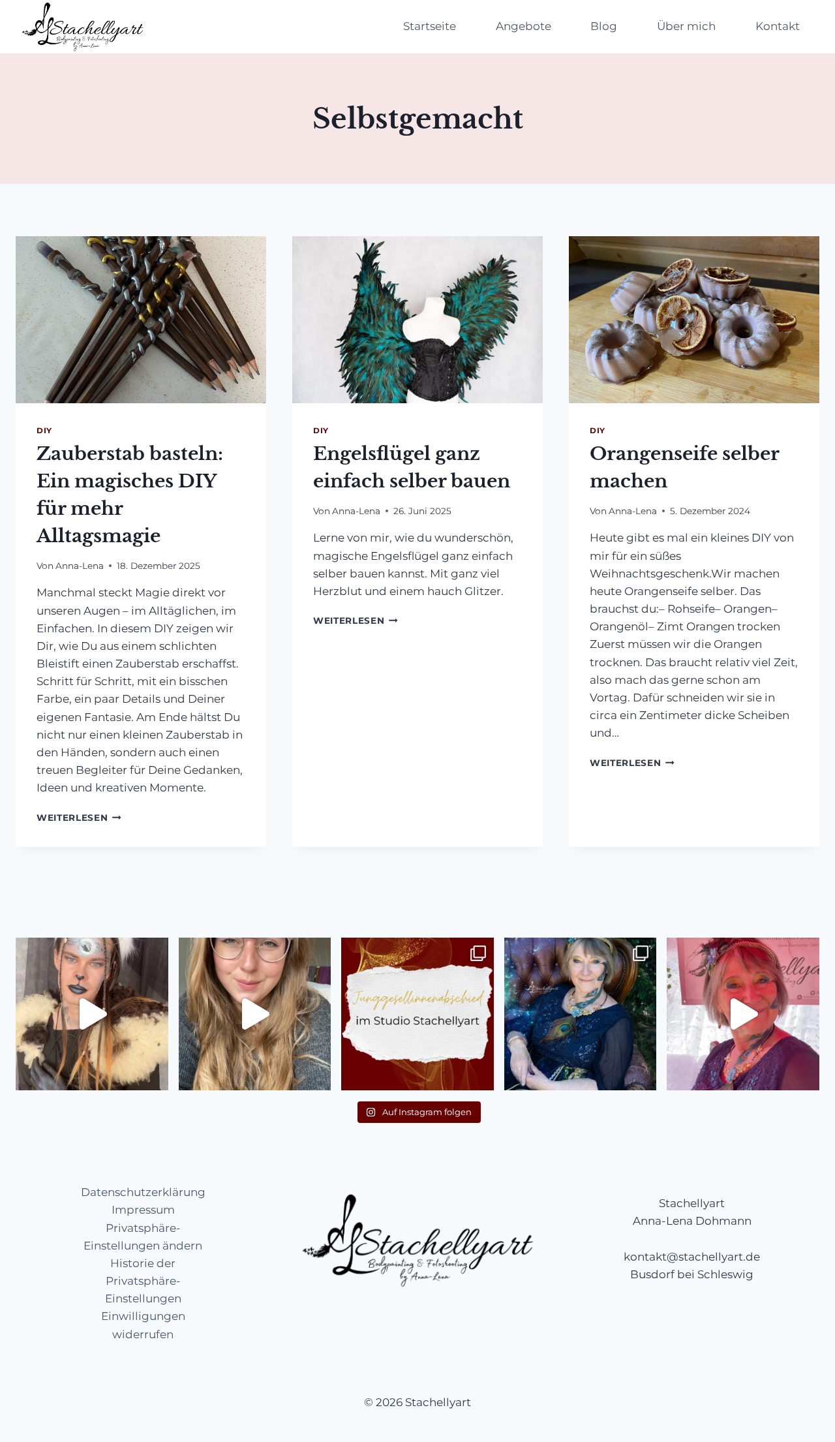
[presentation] (141, 319)
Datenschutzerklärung (143, 1192)
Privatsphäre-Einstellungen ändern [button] (143, 1236)
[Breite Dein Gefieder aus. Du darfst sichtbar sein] (580, 1014)
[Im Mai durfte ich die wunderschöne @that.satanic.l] (92, 1014)
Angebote (523, 26)
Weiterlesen (79, 817)
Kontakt (777, 26)
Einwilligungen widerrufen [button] (143, 1325)
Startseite (429, 26)
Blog (603, 26)
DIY (44, 430)
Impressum (143, 1209)
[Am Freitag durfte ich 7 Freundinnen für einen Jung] (417, 1014)
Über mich (686, 26)
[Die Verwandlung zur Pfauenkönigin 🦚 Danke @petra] (743, 1014)
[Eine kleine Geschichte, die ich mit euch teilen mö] (255, 1014)
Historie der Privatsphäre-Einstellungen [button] (143, 1281)
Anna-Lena (79, 565)
